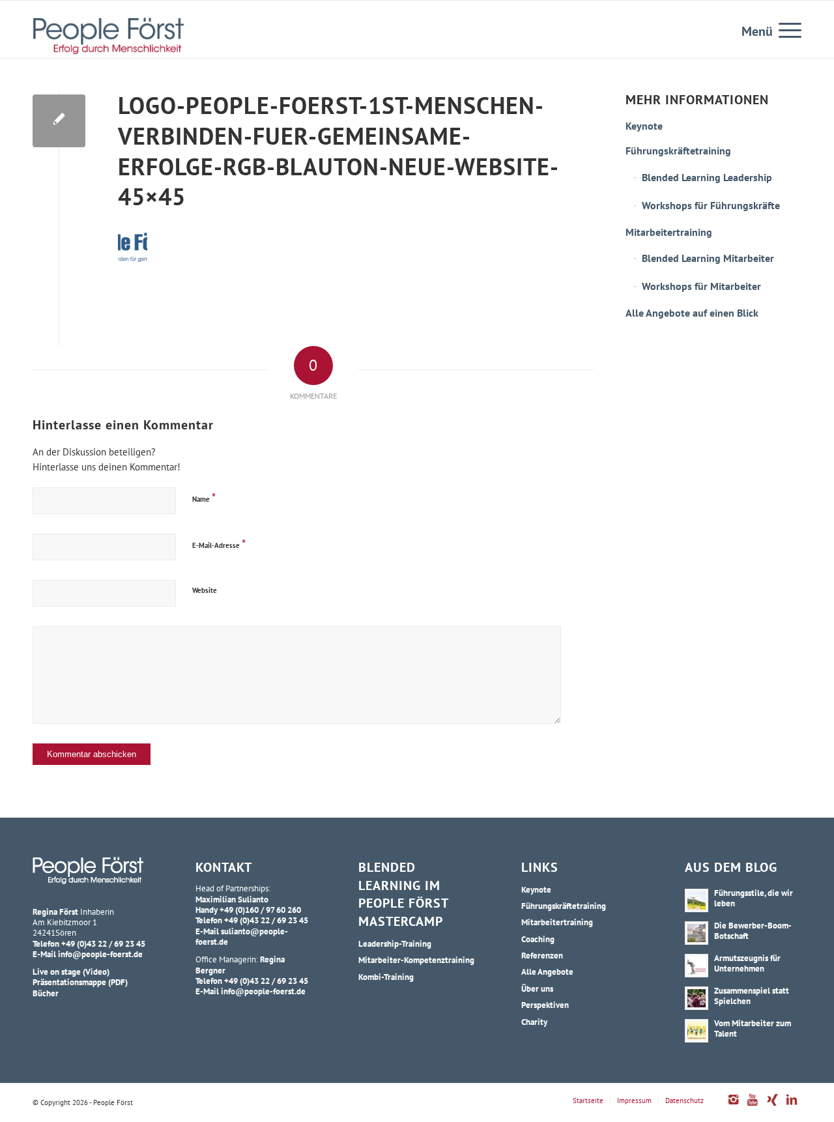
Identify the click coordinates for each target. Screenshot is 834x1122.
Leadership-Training (394, 943)
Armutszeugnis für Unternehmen (747, 963)
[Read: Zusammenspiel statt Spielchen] (696, 998)
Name (204, 497)
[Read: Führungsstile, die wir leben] (696, 900)
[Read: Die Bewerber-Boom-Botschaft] (696, 933)
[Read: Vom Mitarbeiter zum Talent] (696, 1031)
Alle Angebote (547, 971)
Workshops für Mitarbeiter (701, 286)
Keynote (644, 125)
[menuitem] (785, 29)
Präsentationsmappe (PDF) (80, 982)
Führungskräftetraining (678, 150)
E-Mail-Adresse (219, 543)
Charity (534, 1021)
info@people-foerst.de (100, 954)
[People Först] (108, 36)
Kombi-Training (386, 976)
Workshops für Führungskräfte (711, 205)
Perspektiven (545, 1005)
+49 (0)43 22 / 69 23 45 (103, 943)
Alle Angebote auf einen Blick (692, 312)
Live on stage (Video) (71, 971)
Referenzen (542, 955)
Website (204, 590)
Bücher (46, 993)
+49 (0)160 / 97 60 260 (260, 909)
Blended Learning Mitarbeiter (708, 258)
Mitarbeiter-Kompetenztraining (416, 960)
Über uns (537, 988)
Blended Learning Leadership (707, 177)
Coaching (537, 939)
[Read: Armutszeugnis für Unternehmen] (696, 965)
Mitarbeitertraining (669, 231)
